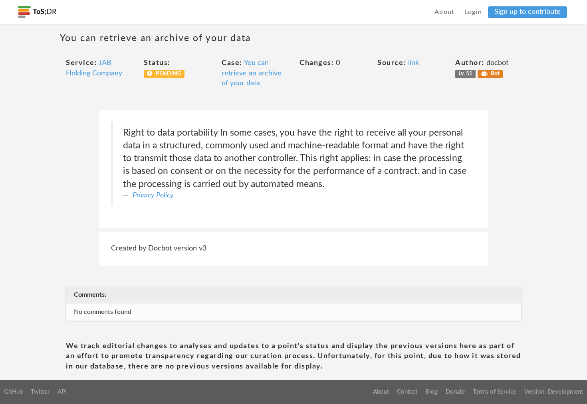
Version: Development (553, 392)
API (62, 392)
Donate (455, 392)
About (444, 12)
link (413, 63)
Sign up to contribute (527, 12)
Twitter (40, 392)
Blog (431, 392)
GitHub (13, 392)
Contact (407, 392)
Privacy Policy (153, 195)
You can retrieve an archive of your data (252, 73)
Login (473, 12)
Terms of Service (494, 392)
